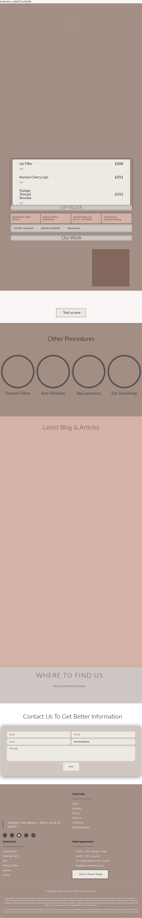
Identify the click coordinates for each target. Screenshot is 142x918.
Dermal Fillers (18, 393)
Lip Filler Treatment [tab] (23, 228)
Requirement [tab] (74, 228)
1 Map (14, 692)
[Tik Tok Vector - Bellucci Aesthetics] (19, 835)
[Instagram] (12, 835)
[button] (72, 24)
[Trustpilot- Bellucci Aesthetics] (33, 835)
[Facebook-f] (5, 835)
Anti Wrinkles (53, 393)
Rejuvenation (89, 393)
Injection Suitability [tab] (50, 228)
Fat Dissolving (124, 393)
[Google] (26, 835)
